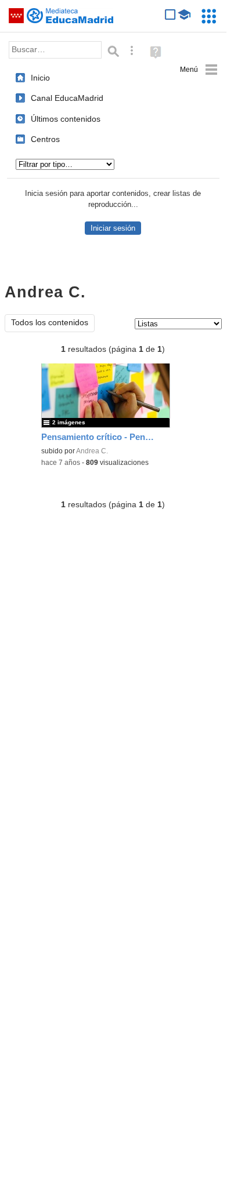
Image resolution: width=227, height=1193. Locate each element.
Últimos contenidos (65, 118)
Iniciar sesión (113, 228)
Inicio (40, 77)
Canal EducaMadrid (67, 98)
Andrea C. (92, 451)
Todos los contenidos (49, 322)
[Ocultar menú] (199, 70)
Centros (45, 139)
